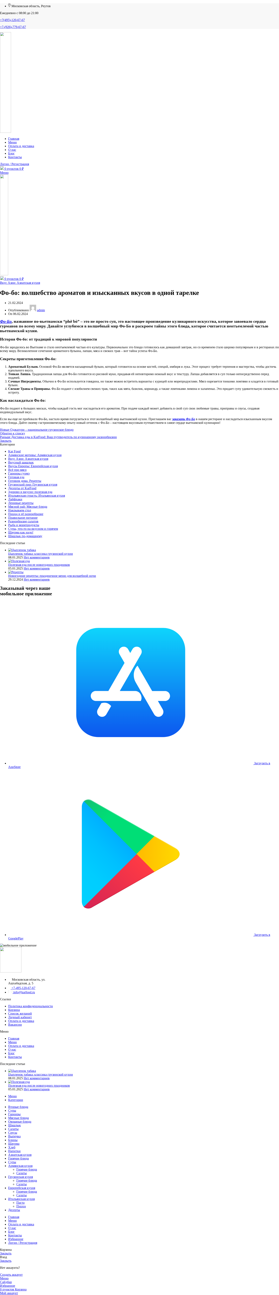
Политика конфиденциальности (30, 1006)
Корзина (14, 1010)
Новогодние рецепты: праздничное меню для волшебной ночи (52, 576)
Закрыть (5, 440)
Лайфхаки (15, 499)
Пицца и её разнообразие (25, 514)
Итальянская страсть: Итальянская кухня (36, 495)
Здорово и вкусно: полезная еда (30, 492)
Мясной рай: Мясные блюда (27, 506)
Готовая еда (16, 477)
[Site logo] (5, 131)
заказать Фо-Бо (183, 419)
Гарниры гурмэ (19, 473)
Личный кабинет (20, 1017)
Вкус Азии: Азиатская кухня (20, 282)
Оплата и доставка (21, 1021)
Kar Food (14, 451)
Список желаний (20, 1013)
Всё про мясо (17, 470)
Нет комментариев (37, 557)
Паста (20, 1202)
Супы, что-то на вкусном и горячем (33, 528)
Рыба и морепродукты (23, 525)
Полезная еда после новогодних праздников (39, 564)
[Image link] (10, 971)
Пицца (21, 1206)
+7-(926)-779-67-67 (13, 27)
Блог (11, 1053)
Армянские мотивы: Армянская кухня (34, 455)
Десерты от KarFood (22, 488)
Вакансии (15, 1024)
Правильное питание (23, 517)
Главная (13, 1038)
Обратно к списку (12, 433)
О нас (12, 1049)
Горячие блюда (26, 1169)
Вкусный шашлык (21, 462)
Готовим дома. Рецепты (24, 481)
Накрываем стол (19, 510)
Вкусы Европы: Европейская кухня (33, 466)
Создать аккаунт (11, 1274)
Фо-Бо (6, 321)
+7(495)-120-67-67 (12, 20)
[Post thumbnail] (22, 550)
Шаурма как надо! (20, 532)
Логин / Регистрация (22, 1242)
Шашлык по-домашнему (25, 536)
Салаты (21, 1173)
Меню (12, 1042)
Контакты (15, 1057)
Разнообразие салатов (23, 521)
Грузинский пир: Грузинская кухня (32, 484)
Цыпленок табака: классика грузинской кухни (40, 553)
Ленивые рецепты (20, 503)
